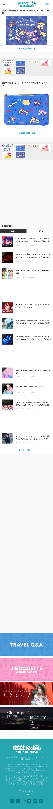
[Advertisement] (26, 192)
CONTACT (26, 794)
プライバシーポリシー (26, 791)
